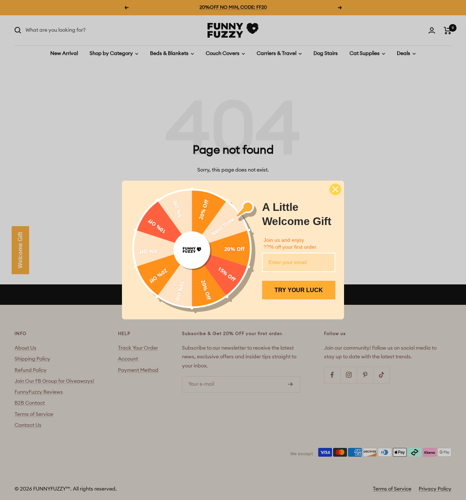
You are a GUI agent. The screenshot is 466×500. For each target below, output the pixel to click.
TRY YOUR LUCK (299, 290)
